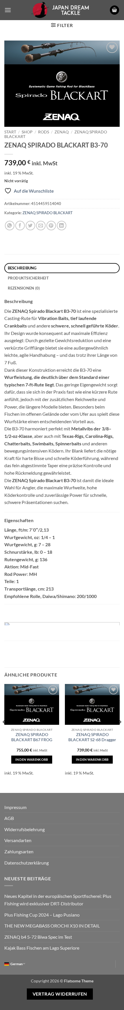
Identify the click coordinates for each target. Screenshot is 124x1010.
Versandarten (17, 840)
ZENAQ (62, 132)
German (16, 964)
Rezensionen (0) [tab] (24, 288)
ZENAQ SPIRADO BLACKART (47, 212)
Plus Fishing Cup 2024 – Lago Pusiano (42, 914)
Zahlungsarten (18, 851)
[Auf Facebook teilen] (20, 225)
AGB (9, 818)
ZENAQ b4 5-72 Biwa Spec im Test (38, 937)
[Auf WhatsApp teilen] (9, 225)
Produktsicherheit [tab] (28, 278)
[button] (7, 10)
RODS (43, 132)
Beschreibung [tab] (22, 268)
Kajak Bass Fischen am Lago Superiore (41, 947)
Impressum (15, 807)
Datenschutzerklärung (26, 862)
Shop (27, 132)
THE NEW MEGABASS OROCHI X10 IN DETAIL (52, 925)
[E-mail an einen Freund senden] (41, 225)
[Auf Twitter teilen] (30, 225)
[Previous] (4, 733)
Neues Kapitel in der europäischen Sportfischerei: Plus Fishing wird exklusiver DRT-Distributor (57, 899)
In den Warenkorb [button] (31, 759)
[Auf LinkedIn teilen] (61, 225)
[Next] (119, 733)
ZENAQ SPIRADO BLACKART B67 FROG (31, 737)
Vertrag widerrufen (60, 993)
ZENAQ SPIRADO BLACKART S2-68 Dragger (92, 737)
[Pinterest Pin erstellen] (51, 225)
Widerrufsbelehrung (24, 829)
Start (10, 132)
